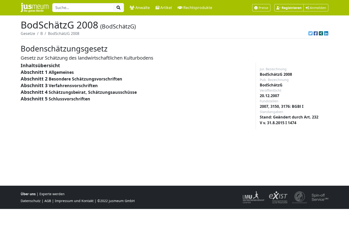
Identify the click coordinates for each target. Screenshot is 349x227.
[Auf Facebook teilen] (316, 33)
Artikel (166, 7)
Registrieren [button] (292, 7)
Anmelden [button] (317, 7)
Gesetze (28, 33)
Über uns (28, 194)
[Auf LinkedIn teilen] (326, 33)
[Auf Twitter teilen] (310, 33)
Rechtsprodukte (197, 7)
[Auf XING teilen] (321, 33)
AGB (47, 201)
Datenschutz (31, 201)
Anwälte (142, 7)
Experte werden (52, 194)
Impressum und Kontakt (74, 201)
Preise (263, 7)
